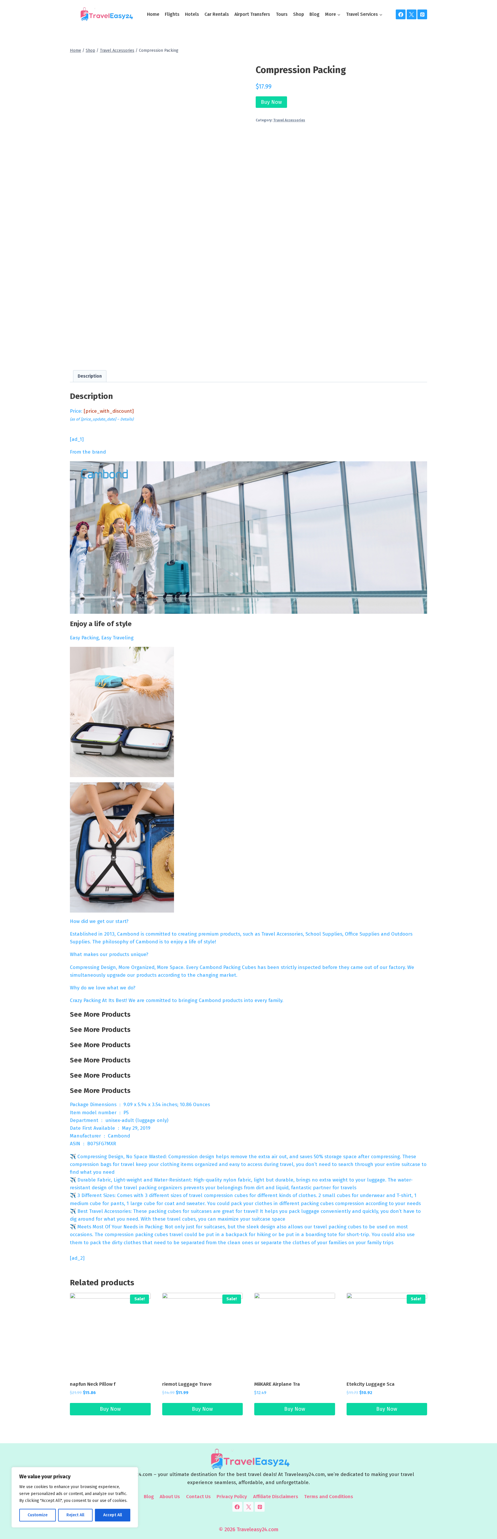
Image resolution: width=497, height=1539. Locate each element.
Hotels (192, 14)
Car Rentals (216, 14)
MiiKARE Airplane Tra (277, 1384)
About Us (170, 1497)
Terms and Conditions (328, 1497)
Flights (172, 14)
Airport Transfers (252, 14)
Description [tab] (90, 376)
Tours (282, 14)
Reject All (75, 1515)
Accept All (112, 1515)
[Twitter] (411, 14)
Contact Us (198, 1497)
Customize (37, 1515)
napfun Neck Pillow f (92, 1384)
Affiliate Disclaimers (275, 1497)
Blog (314, 14)
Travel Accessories (289, 120)
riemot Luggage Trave (187, 1384)
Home (153, 14)
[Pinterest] (422, 14)
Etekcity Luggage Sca (371, 1384)
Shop (298, 14)
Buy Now (271, 102)
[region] (75, 1497)
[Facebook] (401, 14)
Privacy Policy (232, 1497)
